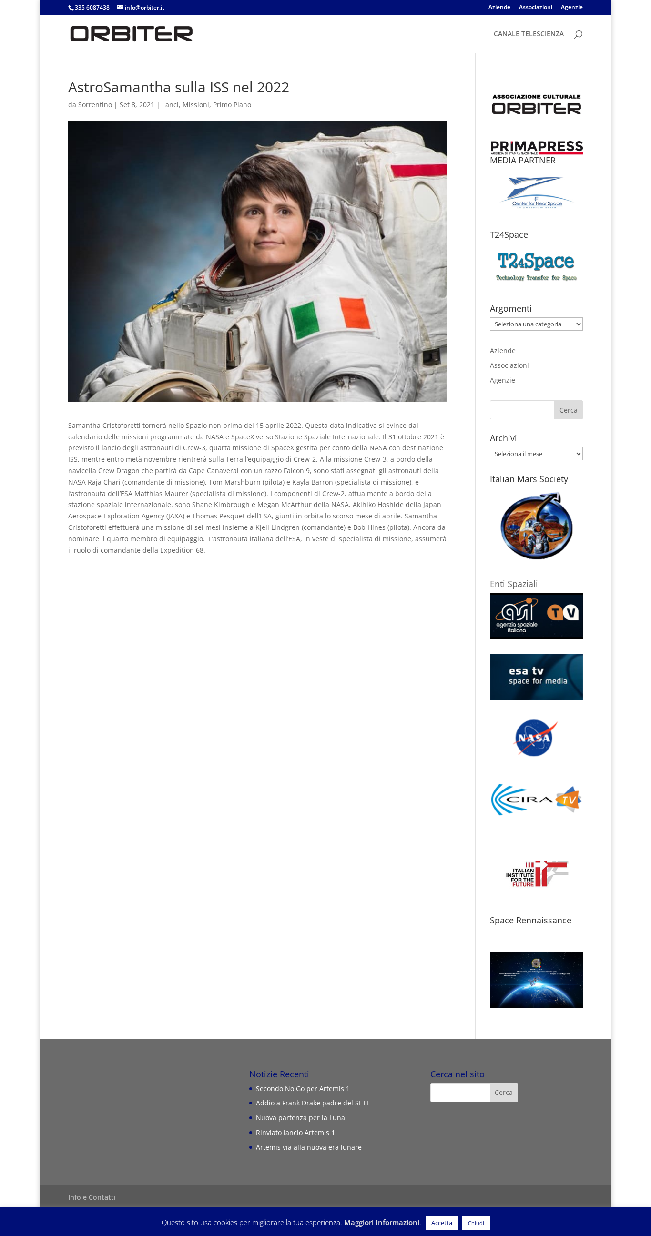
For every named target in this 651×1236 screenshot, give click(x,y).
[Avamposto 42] (536, 192)
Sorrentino (95, 104)
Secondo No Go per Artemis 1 (303, 1088)
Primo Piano (232, 104)
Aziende (499, 7)
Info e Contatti (92, 1197)
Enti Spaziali (514, 583)
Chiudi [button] (476, 1222)
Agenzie (572, 7)
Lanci (170, 104)
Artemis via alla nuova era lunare (309, 1147)
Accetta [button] (441, 1222)
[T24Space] (536, 266)
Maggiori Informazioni (381, 1222)
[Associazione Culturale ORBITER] (536, 103)
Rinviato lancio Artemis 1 (295, 1132)
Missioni (196, 104)
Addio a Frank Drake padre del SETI (312, 1102)
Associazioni (535, 7)
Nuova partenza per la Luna (300, 1117)
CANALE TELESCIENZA (529, 34)
